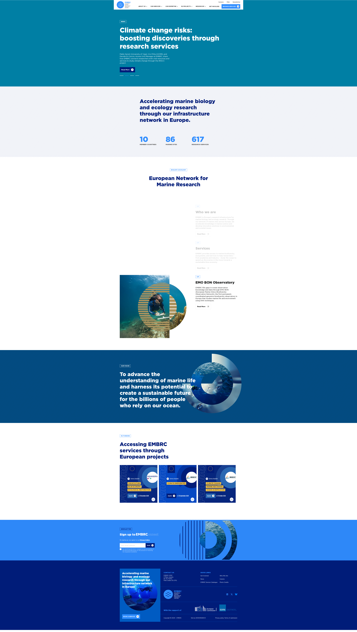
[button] (121, 73)
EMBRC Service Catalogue (208, 580)
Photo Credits (224, 580)
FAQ (228, 2)
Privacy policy (219, 615)
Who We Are (224, 573)
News (202, 576)
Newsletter (236, 2)
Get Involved (214, 6)
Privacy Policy (145, 537)
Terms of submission (230, 615)
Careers (221, 2)
